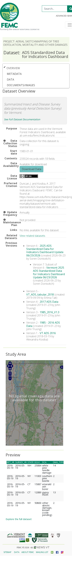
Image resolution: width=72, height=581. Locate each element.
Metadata (14, 74)
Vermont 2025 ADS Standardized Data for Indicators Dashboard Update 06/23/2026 (49, 272)
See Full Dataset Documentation (22, 119)
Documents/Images (21, 85)
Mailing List (42, 552)
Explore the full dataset (19, 519)
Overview (13, 68)
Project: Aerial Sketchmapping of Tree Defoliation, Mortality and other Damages (35, 43)
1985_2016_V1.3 (49, 312)
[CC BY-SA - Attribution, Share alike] (29, 177)
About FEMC (27, 552)
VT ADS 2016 (48, 333)
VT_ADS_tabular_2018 (40, 294)
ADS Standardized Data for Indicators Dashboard (35, 54)
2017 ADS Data (49, 302)
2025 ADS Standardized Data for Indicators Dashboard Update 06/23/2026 (44, 250)
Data (10, 79)
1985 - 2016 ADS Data (43, 324)
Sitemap (7, 552)
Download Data (31, 169)
